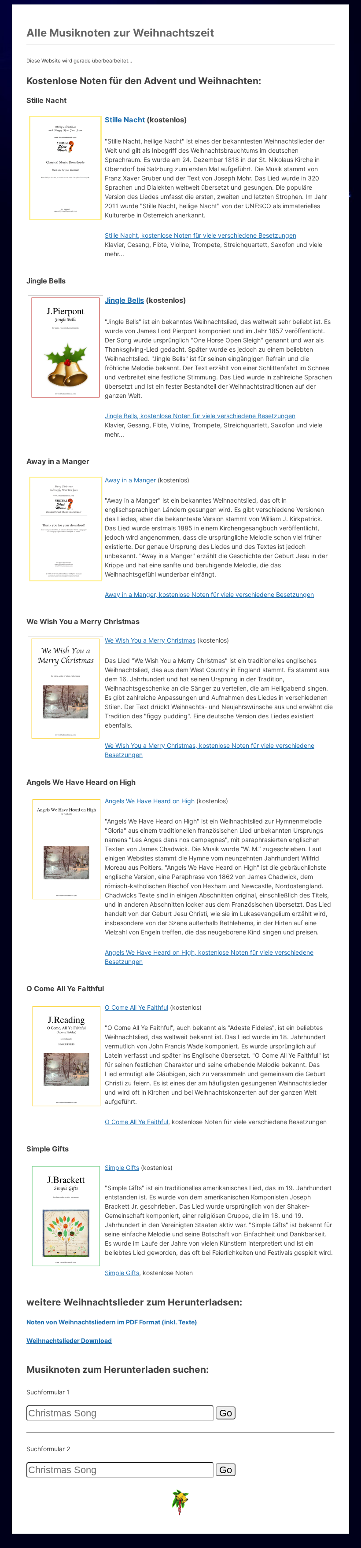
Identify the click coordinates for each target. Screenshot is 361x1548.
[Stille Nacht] (65, 218)
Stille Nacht (125, 119)
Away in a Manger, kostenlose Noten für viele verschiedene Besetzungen (209, 594)
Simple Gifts (122, 1167)
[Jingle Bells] (65, 399)
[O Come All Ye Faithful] (65, 1106)
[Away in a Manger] (65, 579)
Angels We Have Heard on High (150, 801)
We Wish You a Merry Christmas (150, 640)
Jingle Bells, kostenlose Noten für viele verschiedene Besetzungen (200, 415)
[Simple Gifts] (65, 1267)
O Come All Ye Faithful (136, 1007)
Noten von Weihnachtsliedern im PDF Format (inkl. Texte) (111, 1322)
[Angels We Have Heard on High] (65, 900)
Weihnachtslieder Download (69, 1340)
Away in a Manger (130, 480)
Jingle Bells (124, 300)
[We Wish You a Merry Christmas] (65, 739)
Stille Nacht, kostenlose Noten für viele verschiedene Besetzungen (200, 235)
